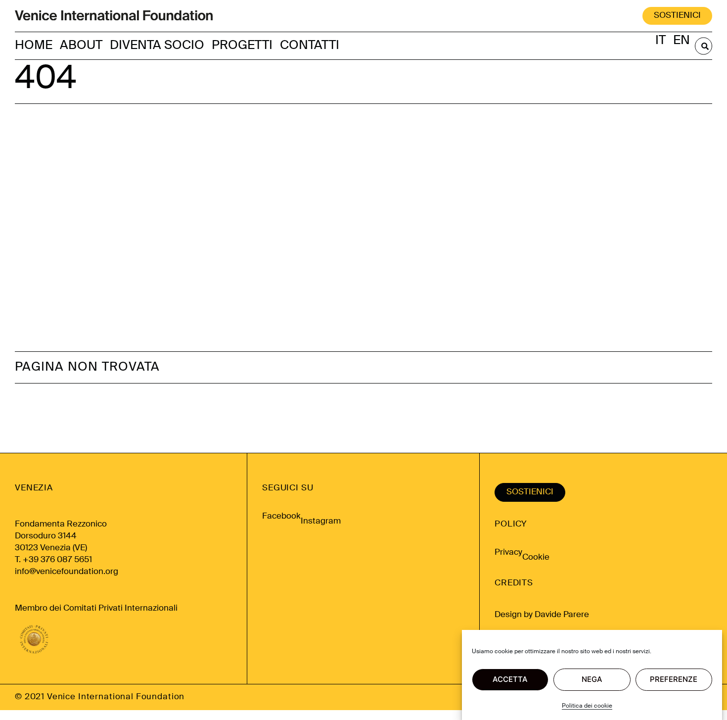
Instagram (321, 521)
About (81, 46)
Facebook (281, 516)
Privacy (508, 552)
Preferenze (673, 679)
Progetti (242, 46)
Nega (592, 679)
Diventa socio (157, 46)
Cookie (535, 557)
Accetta (510, 679)
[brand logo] (114, 16)
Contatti (309, 46)
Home (33, 46)
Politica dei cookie (587, 706)
